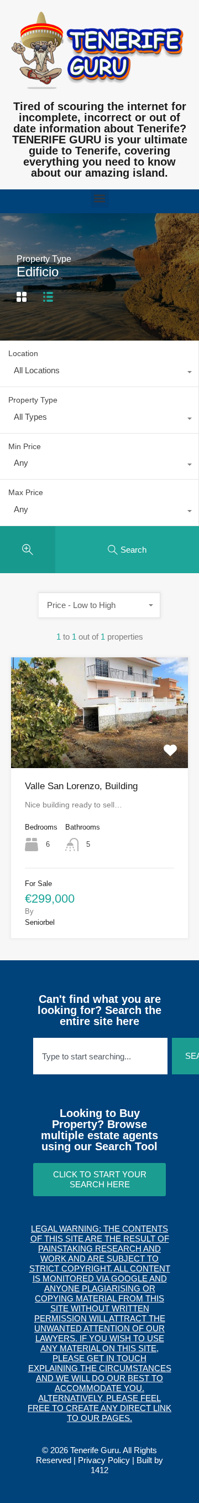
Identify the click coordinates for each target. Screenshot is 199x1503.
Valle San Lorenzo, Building (81, 786)
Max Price (25, 492)
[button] (100, 198)
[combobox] (99, 373)
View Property (99, 746)
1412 (99, 1470)
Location (23, 353)
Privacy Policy (104, 1460)
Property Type (32, 399)
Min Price (24, 446)
